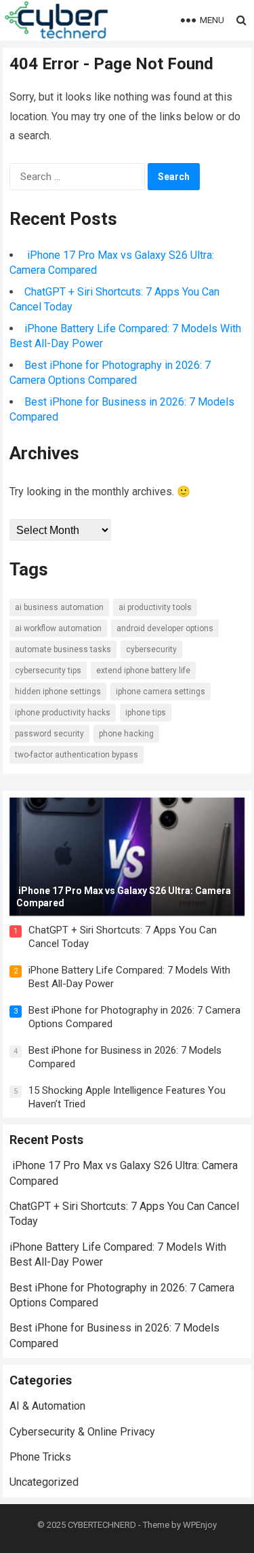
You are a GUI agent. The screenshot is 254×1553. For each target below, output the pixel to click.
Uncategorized (44, 1482)
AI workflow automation (58, 628)
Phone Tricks (40, 1456)
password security (49, 733)
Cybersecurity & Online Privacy (82, 1431)
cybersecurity (151, 649)
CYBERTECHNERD (102, 1525)
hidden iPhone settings (58, 691)
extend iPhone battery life (143, 670)
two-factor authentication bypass (76, 755)
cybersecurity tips (48, 670)
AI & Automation (47, 1405)
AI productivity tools (155, 607)
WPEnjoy (200, 1525)
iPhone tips (145, 712)
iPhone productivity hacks (62, 712)
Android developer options (165, 628)
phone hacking (126, 733)
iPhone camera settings (160, 691)
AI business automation (59, 607)
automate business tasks (63, 649)
